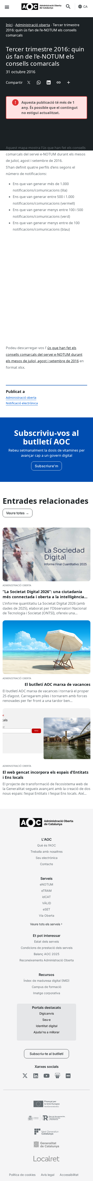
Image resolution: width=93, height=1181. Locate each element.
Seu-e (46, 1019)
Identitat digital (46, 1026)
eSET (46, 909)
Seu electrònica (47, 858)
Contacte (46, 864)
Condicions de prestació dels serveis (46, 948)
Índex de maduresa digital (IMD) (46, 980)
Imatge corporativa (46, 993)
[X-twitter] (25, 1075)
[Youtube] (46, 1075)
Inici (9, 25)
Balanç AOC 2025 (46, 954)
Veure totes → (17, 513)
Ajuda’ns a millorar (46, 1032)
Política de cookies (22, 1174)
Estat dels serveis (46, 941)
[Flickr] (68, 1075)
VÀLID (46, 903)
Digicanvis (46, 1013)
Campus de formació (46, 987)
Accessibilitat (69, 1174)
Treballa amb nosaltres (46, 851)
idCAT (46, 897)
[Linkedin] (35, 1075)
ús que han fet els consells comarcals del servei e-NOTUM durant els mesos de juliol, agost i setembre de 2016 (44, 354)
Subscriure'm (46, 466)
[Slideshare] (57, 1075)
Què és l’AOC (46, 845)
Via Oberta (46, 915)
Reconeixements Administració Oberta (46, 960)
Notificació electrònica (22, 403)
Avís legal (47, 1174)
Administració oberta (32, 25)
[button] (6, 6)
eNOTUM (46, 884)
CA (85, 6)
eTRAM (46, 890)
